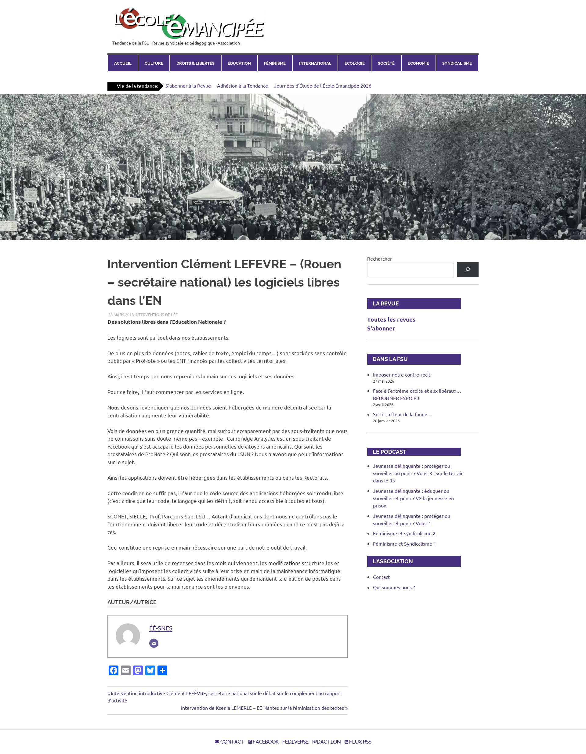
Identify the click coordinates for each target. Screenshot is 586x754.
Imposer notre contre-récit (401, 374)
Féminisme (275, 63)
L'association (390, 561)
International (315, 63)
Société (386, 63)
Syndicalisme (457, 63)
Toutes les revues (391, 319)
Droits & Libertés (195, 63)
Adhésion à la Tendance (242, 85)
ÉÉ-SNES (160, 628)
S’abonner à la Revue (188, 85)
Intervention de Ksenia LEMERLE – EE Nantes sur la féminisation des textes (262, 708)
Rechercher (379, 258)
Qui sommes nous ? (394, 587)
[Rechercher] (468, 269)
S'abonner (381, 328)
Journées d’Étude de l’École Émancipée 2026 (322, 85)
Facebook (265, 742)
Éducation (239, 63)
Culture (154, 63)
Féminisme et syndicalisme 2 (404, 533)
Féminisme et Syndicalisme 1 (404, 543)
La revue (383, 303)
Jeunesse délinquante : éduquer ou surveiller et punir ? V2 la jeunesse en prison (413, 498)
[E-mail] (153, 643)
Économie (418, 63)
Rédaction (327, 742)
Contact (381, 577)
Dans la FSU (387, 359)
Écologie (355, 63)
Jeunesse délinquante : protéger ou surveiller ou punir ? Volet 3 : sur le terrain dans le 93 (418, 473)
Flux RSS (359, 742)
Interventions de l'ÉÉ (156, 314)
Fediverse (296, 742)
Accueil (123, 63)
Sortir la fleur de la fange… (402, 414)
